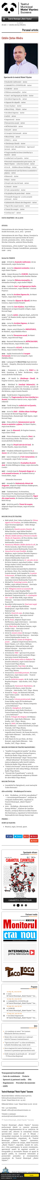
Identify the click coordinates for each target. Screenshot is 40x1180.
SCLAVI (8, 130)
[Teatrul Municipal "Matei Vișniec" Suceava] (19, 8)
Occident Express (11, 113)
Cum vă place (10, 106)
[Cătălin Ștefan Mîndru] (21, 58)
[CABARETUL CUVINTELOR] (20, 879)
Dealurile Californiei (13, 82)
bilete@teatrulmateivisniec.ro (13, 1098)
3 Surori (8, 187)
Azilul (7, 116)
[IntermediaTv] (20, 952)
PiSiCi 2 (8, 140)
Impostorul (9, 120)
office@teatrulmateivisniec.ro (19, 1110)
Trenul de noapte (12, 209)
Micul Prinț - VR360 (13, 109)
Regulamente (8, 1083)
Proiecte (25, 1076)
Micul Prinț (9, 137)
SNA (29, 1080)
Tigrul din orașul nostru (14, 206)
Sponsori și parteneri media (14, 1080)
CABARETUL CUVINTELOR (15, 85)
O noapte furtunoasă (13, 133)
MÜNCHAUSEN (11, 126)
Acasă (4, 25)
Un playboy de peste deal (14, 193)
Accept (31, 1175)
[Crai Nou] (20, 936)
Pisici (7, 180)
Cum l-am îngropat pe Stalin (16, 96)
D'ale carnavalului (12, 190)
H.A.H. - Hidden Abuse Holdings (18, 167)
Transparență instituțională (13, 1073)
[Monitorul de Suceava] (20, 924)
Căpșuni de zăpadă (12, 102)
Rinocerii (8, 176)
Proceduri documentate (25, 1083)
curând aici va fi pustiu (14, 158)
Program (34, 986)
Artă (9, 994)
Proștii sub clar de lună (14, 183)
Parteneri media (31, 914)
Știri (35, 1025)
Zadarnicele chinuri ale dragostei (18, 202)
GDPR (5, 1086)
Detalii (14, 1178)
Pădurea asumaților (13, 92)
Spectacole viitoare (30, 852)
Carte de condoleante (11, 1076)
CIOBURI (8, 89)
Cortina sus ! (10, 213)
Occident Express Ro (13, 99)
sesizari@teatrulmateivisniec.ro (14, 1116)
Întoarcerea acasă (12, 123)
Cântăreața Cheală (12, 144)
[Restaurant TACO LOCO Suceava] (20, 971)
